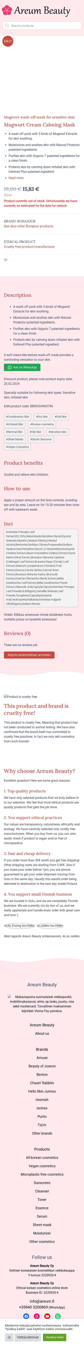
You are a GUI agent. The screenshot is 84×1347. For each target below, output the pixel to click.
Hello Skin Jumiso (42, 1091)
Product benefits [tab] (23, 463)
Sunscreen (42, 1183)
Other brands (42, 1133)
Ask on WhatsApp (25, 367)
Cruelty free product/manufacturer (29, 247)
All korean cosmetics (42, 1157)
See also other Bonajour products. (29, 226)
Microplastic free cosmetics (42, 1174)
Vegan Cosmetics (18, 447)
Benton (42, 1074)
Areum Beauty (42, 1025)
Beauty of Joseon (42, 1066)
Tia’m (42, 1125)
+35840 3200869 (33, 1307)
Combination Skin (18, 416)
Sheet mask (42, 1225)
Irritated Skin (15, 424)
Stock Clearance (42, 439)
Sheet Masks (15, 439)
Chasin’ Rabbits (42, 1083)
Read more (16, 178)
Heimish (42, 1100)
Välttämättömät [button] (28, 1337)
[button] (5, 260)
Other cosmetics (42, 1242)
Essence (42, 1208)
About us (42, 1033)
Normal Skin (15, 432)
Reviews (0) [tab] (17, 633)
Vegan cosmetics (42, 1166)
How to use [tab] (17, 488)
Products (42, 1149)
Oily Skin (36, 432)
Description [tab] (17, 295)
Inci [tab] (8, 523)
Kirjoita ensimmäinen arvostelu (29, 655)
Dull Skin (61, 416)
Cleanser (42, 1191)
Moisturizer (42, 1233)
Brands (42, 1049)
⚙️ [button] (9, 1337)
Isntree (42, 1108)
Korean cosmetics (43, 424)
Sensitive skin (58, 432)
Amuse (42, 1058)
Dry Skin (43, 416)
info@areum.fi (42, 1301)
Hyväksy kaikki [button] (54, 1337)
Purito (42, 1116)
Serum (42, 1216)
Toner (42, 1200)
